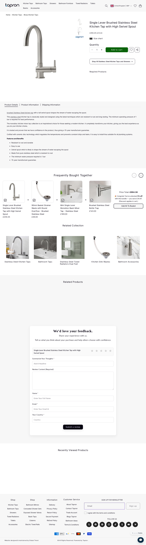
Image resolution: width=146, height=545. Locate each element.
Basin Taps (32, 517)
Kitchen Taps (17, 15)
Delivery (52, 505)
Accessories (13, 524)
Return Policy (52, 513)
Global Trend (33, 540)
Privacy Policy (52, 509)
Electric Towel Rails (32, 524)
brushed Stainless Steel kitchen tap (20, 113)
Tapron (85, 540)
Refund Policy (52, 520)
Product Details (11, 105)
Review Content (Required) (42, 369)
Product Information (30, 105)
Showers (13, 513)
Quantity (94, 44)
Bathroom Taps (13, 509)
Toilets (13, 520)
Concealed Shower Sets (32, 509)
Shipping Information (51, 105)
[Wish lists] (135, 5)
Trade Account (71, 513)
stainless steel (15, 117)
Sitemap (52, 524)
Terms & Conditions (71, 525)
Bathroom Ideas (71, 521)
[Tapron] (12, 6)
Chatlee (140, 533)
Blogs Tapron (72, 517)
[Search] (106, 5)
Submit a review (73, 427)
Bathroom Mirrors (32, 505)
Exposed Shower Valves (32, 513)
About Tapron (71, 504)
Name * (35, 393)
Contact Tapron (71, 508)
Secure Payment (52, 517)
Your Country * (38, 415)
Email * (35, 404)
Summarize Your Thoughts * (43, 359)
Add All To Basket (128, 206)
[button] (140, 5)
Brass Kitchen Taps (31, 15)
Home (8, 15)
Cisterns (32, 520)
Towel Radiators (13, 517)
